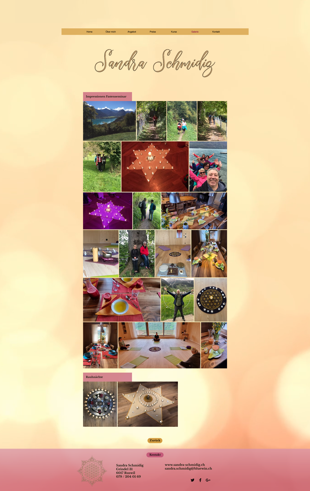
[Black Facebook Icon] (200, 480)
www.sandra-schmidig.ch (185, 465)
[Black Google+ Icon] (208, 480)
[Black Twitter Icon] (192, 480)
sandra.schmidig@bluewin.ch (188, 468)
